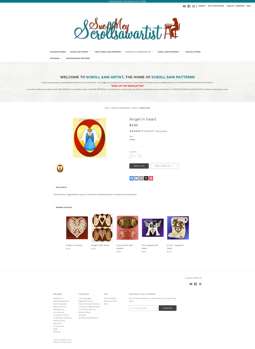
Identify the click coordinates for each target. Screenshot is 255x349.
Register (240, 6)
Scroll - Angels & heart (175, 247)
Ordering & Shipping (62, 318)
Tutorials (55, 58)
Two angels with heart (150, 247)
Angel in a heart (74, 245)
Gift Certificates (216, 6)
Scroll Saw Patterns (168, 52)
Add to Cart (77, 230)
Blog (55, 329)
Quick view (77, 225)
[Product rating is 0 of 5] (134, 131)
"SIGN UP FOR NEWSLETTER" (127, 85)
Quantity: (133, 152)
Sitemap (57, 332)
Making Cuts (58, 309)
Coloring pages (58, 52)
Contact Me (58, 326)
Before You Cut (59, 307)
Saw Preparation (60, 304)
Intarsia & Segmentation (138, 52)
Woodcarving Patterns (78, 58)
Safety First (58, 298)
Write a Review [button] (161, 131)
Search (201, 6)
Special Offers (193, 52)
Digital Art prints (79, 52)
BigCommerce (67, 340)
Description (61, 187)
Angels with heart (100, 245)
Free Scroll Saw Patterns (108, 52)
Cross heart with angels (124, 247)
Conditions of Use (61, 315)
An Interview (58, 312)
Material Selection (61, 301)
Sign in (230, 6)
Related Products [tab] (64, 207)
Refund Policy (59, 320)
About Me (57, 323)
